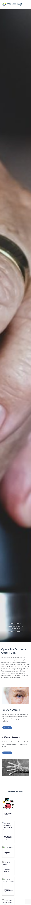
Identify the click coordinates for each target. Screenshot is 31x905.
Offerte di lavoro (11, 737)
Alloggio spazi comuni (8, 814)
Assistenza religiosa (7, 870)
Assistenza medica (7, 853)
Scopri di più (7, 728)
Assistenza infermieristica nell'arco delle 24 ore (8, 837)
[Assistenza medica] (8, 847)
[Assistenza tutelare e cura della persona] (8, 881)
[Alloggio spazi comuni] (8, 803)
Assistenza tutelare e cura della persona (8, 890)
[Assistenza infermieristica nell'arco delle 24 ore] (8, 826)
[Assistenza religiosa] (8, 863)
